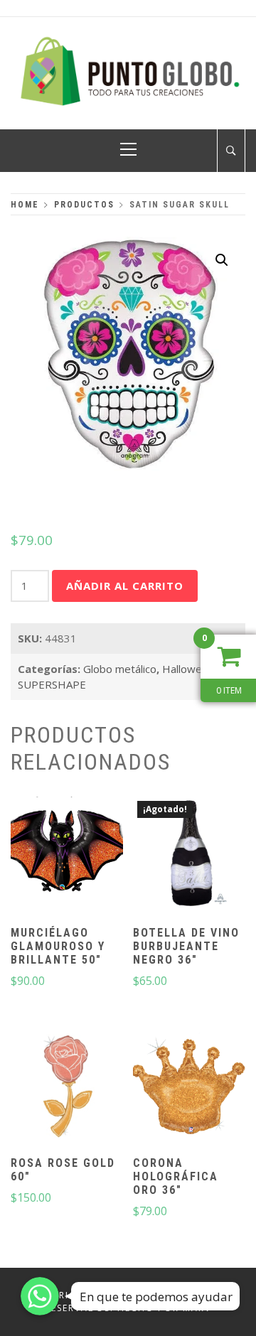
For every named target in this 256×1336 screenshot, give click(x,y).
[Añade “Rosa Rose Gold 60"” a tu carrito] (67, 1085)
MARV (197, 1308)
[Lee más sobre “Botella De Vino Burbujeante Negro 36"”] (189, 855)
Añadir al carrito (124, 585)
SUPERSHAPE (52, 684)
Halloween (188, 669)
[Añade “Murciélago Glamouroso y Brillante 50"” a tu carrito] (67, 855)
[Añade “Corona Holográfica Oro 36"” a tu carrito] (189, 1085)
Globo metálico (119, 669)
